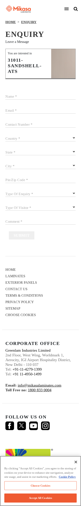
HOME (10, 22)
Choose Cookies (20, 315)
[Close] (76, 462)
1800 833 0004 (39, 390)
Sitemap (12, 308)
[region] (40, 481)
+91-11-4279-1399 (27, 369)
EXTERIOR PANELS (21, 282)
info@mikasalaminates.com (39, 385)
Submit (22, 235)
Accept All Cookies (40, 498)
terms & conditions (24, 295)
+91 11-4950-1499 (27, 374)
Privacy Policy (19, 302)
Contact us (16, 289)
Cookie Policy (67, 476)
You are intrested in (20, 53)
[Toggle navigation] (66, 9)
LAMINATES (15, 276)
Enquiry (29, 22)
